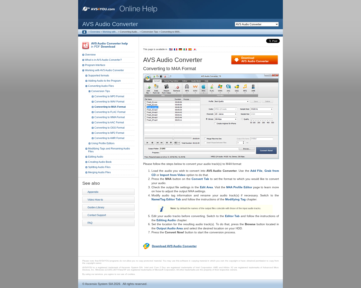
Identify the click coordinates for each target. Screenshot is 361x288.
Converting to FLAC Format (109, 112)
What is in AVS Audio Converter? (103, 59)
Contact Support (97, 215)
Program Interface (95, 65)
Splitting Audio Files (99, 167)
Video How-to (95, 199)
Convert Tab (200, 179)
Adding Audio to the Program (104, 80)
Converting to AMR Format (109, 138)
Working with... (110, 31)
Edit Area (206, 187)
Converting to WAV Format (109, 101)
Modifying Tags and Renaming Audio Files (109, 150)
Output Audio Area (169, 228)
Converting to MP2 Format (109, 132)
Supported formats (98, 75)
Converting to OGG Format (109, 127)
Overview (95, 31)
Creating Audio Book (100, 161)
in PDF (109, 45)
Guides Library (96, 207)
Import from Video (173, 175)
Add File (256, 170)
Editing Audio (166, 220)
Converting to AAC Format (109, 122)
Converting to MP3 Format (109, 96)
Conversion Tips (100, 91)
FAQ (90, 222)
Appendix (93, 192)
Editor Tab (232, 216)
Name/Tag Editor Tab (166, 199)
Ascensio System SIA (99, 283)
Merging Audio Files (99, 172)
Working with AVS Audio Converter (104, 70)
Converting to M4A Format (110, 106)
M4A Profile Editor (239, 187)
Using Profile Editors (102, 143)
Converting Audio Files (101, 86)
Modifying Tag (235, 199)
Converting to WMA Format (109, 117)
